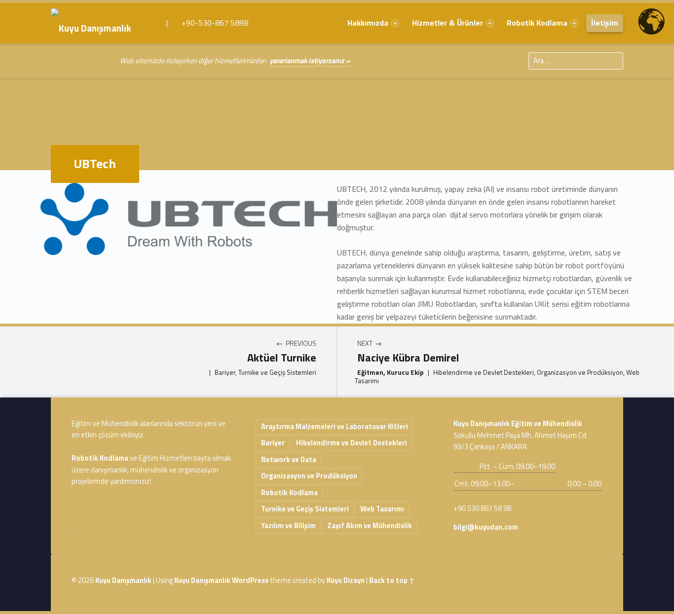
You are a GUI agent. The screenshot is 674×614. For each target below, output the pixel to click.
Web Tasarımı (382, 509)
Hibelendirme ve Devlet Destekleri (351, 442)
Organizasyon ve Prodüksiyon (309, 475)
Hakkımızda (367, 23)
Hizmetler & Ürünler (447, 23)
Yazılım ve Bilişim (288, 525)
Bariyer (273, 442)
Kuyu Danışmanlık (123, 580)
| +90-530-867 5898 (206, 23)
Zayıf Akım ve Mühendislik (369, 525)
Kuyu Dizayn (346, 580)
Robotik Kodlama (537, 23)
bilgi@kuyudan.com (485, 527)
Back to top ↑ (391, 580)
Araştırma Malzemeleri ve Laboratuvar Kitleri (334, 426)
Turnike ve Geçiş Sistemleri (305, 509)
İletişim (604, 23)
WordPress (250, 580)
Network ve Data (288, 459)
